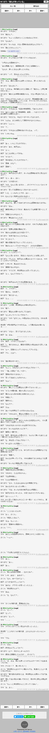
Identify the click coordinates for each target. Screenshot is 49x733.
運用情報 (26, 731)
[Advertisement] (24, 20)
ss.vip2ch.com (13, 51)
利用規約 (33, 731)
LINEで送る (30, 717)
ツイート (19, 717)
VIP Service (28, 729)
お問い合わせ (17, 731)
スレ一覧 (13, 6)
